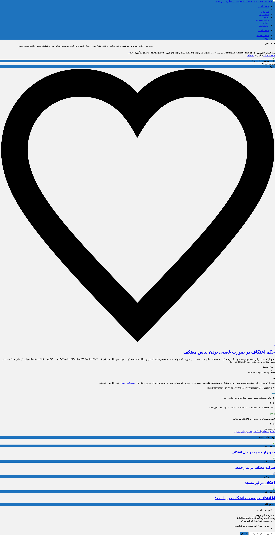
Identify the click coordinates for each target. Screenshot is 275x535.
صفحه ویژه (264, 14)
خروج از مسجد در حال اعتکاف (253, 452)
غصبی (249, 431)
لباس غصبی (239, 431)
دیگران (266, 9)
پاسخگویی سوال (127, 383)
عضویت (265, 17)
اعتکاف (250, 55)
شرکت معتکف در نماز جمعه (255, 467)
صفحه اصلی (263, 6)
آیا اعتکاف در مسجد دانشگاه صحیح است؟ (245, 498)
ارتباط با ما (264, 25)
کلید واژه (265, 12)
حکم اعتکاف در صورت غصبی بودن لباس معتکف (229, 352)
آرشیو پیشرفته (262, 20)
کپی (272, 370)
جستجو (266, 23)
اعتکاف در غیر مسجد (260, 483)
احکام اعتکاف (268, 431)
